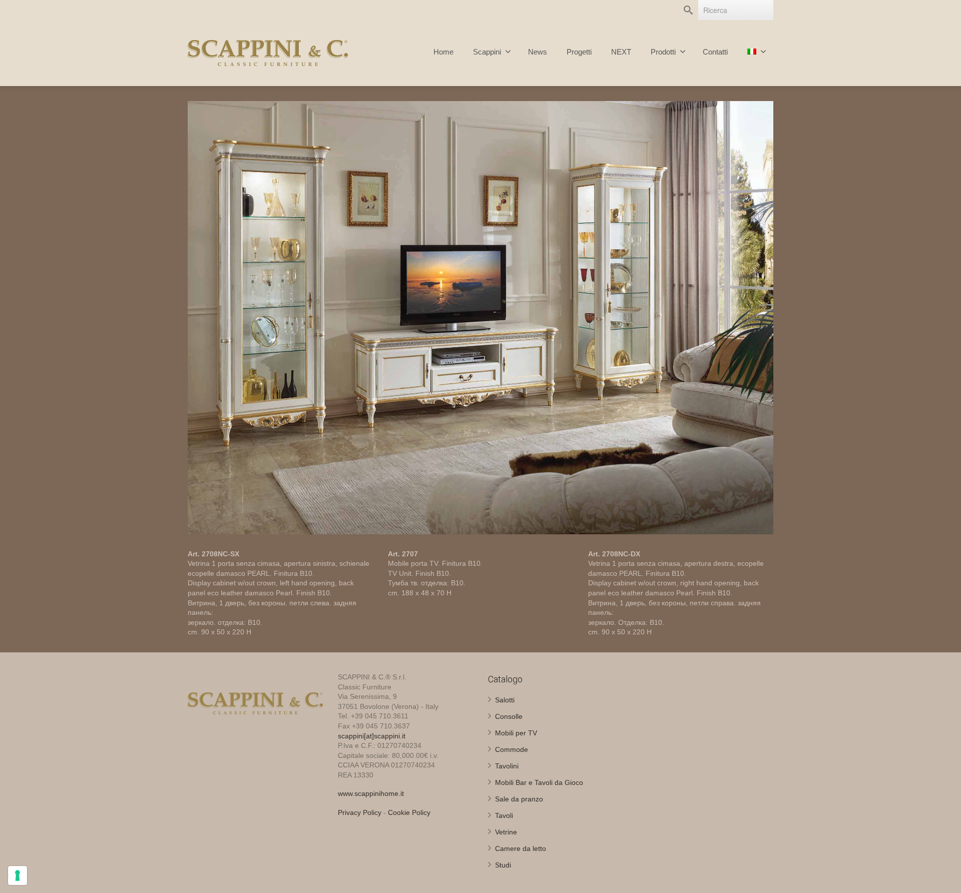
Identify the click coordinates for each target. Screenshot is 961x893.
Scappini (487, 52)
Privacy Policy (359, 812)
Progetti (579, 52)
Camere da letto (520, 848)
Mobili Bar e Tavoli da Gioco (539, 782)
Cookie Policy (409, 812)
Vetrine (506, 832)
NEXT (621, 52)
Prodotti (663, 52)
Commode (511, 749)
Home (443, 52)
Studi (503, 865)
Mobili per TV (516, 733)
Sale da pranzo (519, 799)
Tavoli (504, 815)
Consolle (509, 716)
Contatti (715, 52)
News (537, 52)
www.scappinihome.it (371, 793)
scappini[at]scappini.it (371, 736)
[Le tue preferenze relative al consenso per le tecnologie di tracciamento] (17, 875)
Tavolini (507, 766)
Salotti (505, 700)
